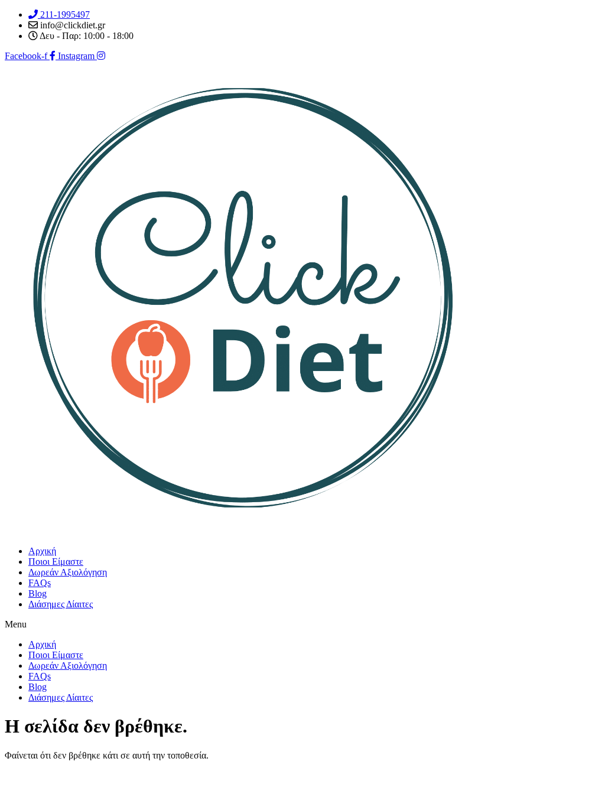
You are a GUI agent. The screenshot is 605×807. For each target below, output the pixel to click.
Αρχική (42, 551)
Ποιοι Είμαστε (55, 562)
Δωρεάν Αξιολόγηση (67, 572)
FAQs (39, 583)
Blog (37, 593)
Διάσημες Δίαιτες (60, 604)
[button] (302, 624)
